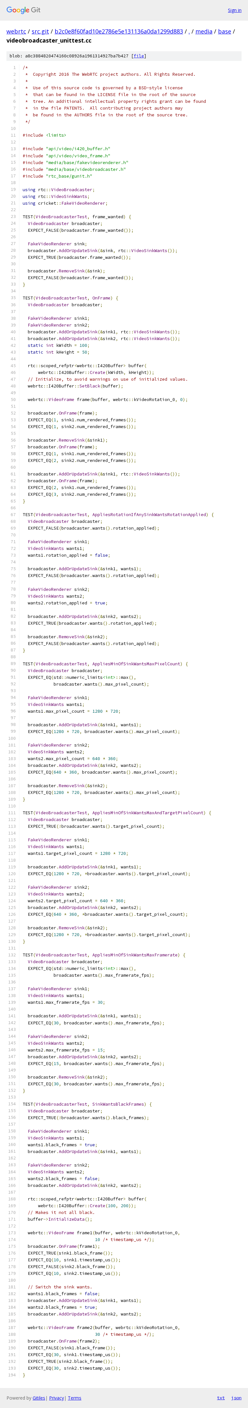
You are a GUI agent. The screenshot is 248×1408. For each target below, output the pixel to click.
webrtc (16, 31)
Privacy (56, 1398)
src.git (40, 31)
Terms (74, 1398)
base (224, 31)
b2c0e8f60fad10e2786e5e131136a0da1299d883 (119, 31)
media (203, 31)
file (139, 56)
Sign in (235, 10)
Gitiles (39, 1398)
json (236, 1398)
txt (221, 1398)
